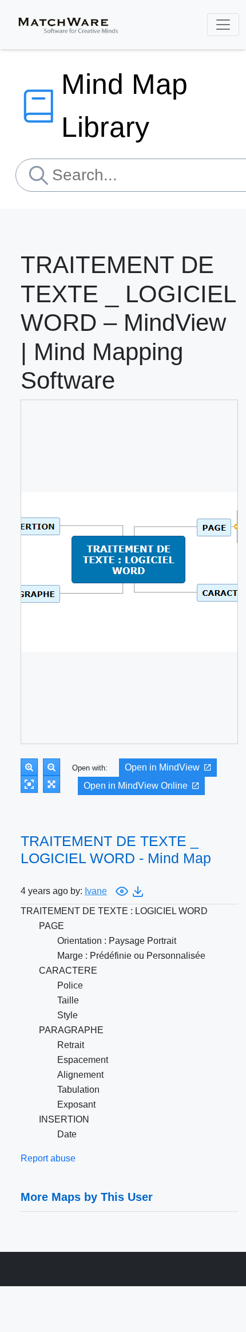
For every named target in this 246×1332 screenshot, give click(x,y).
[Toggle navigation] (223, 24)
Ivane (96, 891)
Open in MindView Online (136, 785)
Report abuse (48, 1158)
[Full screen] (51, 784)
